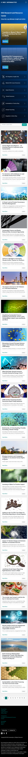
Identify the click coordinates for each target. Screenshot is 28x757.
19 (22, 698)
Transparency (4, 715)
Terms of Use (4, 713)
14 (10, 698)
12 (6, 698)
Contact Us (12, 730)
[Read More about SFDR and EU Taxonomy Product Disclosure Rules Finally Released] (14, 398)
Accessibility (3, 721)
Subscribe (4, 730)
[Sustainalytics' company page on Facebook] (6, 733)
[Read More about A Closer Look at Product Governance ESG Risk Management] (14, 200)
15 (12, 698)
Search (24, 124)
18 (19, 698)
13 (8, 698)
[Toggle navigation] (26, 2)
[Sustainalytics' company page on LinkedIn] (2, 733)
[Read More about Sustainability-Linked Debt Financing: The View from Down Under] (14, 680)
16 (15, 698)
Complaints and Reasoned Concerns (8, 717)
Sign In (2, 724)
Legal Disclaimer (4, 711)
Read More (5, 41)
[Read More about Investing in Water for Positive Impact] (14, 482)
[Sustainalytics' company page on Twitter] (4, 733)
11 (3, 698)
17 (17, 698)
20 (24, 698)
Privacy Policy (4, 709)
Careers (2, 718)
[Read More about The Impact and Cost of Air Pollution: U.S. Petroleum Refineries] (14, 285)
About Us (3, 722)
